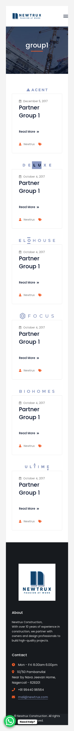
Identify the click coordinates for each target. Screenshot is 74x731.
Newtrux (29, 144)
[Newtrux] (26, 16)
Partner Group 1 (29, 111)
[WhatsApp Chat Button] (10, 721)
